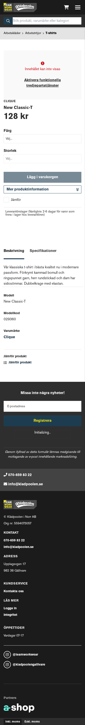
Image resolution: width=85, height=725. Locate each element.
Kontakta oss (14, 591)
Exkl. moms (32, 722)
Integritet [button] (10, 615)
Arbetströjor (33, 33)
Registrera (42, 420)
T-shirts (51, 33)
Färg (8, 131)
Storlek (10, 151)
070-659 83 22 (20, 475)
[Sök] (8, 21)
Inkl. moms (12, 722)
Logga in (10, 608)
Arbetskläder (12, 33)
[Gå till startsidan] (20, 7)
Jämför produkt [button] (20, 362)
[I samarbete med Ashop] (19, 708)
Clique (9, 337)
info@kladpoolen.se (25, 484)
